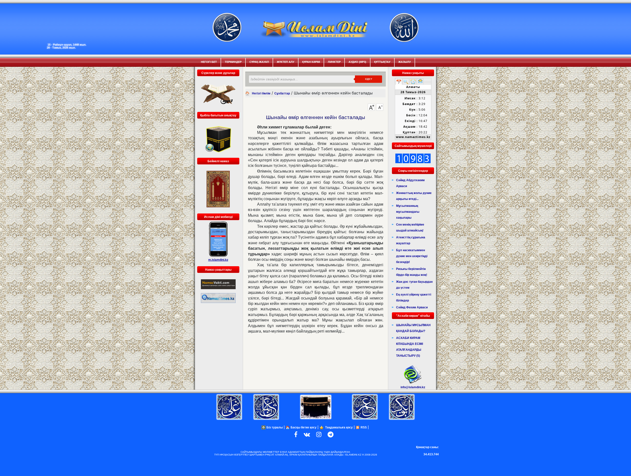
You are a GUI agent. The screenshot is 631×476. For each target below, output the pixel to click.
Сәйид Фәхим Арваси (412, 307)
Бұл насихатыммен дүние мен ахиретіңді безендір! (411, 256)
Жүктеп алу (285, 61)
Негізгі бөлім (261, 93)
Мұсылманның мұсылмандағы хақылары (407, 211)
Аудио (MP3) (357, 61)
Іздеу (368, 79)
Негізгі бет (209, 61)
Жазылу (404, 61)
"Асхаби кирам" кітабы (413, 315)
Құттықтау (382, 61)
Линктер (334, 61)
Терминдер (233, 61)
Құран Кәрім (311, 61)
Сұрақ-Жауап (259, 61)
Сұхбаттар (282, 93)
